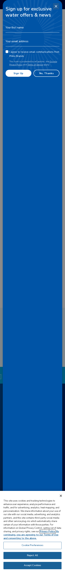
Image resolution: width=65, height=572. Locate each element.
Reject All (32, 555)
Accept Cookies (32, 565)
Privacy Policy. (47, 531)
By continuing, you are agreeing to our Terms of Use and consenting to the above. (31, 535)
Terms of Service (35, 64)
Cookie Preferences (32, 545)
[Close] (56, 6)
